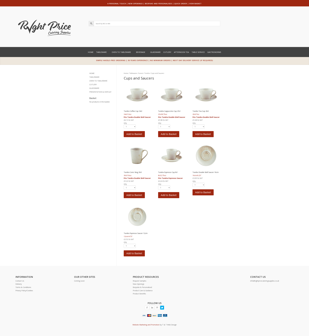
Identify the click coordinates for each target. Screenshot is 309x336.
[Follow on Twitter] (162, 308)
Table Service (198, 52)
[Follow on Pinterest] (157, 308)
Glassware (155, 52)
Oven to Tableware (121, 52)
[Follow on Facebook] (147, 308)
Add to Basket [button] (134, 134)
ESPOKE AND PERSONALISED (159, 3)
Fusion (140, 73)
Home (90, 52)
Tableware (101, 52)
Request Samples (139, 281)
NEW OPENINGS (135, 3)
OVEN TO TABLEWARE (98, 81)
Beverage (140, 52)
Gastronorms (214, 52)
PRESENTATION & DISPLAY (100, 92)
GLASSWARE (94, 88)
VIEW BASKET (195, 3)
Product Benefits (139, 294)
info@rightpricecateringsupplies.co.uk (264, 281)
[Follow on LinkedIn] (152, 308)
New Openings (138, 284)
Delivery (18, 284)
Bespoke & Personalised (142, 287)
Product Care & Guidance (143, 290)
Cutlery (167, 52)
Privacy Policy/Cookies (24, 290)
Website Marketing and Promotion (146, 325)
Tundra (147, 73)
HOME (91, 73)
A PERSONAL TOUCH (116, 3)
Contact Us (19, 281)
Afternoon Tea (181, 52)
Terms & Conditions (23, 287)
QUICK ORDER (180, 3)
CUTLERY (93, 84)
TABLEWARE (94, 77)
